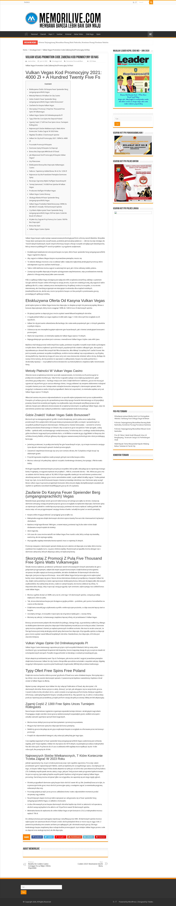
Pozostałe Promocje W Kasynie (40, 145)
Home (26, 34)
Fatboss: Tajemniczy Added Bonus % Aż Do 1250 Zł (48, 171)
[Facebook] (136, 2)
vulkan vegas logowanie (39, 483)
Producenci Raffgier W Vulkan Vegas (42, 191)
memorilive (31, 61)
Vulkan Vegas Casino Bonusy (39, 194)
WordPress (132, 902)
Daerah (43, 34)
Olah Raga (90, 34)
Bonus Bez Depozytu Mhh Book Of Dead (44, 152)
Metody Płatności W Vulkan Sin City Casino (44, 96)
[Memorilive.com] (88, 17)
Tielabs (150, 902)
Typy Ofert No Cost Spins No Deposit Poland (45, 119)
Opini (98, 34)
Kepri (51, 34)
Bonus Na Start (34, 226)
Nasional (34, 34)
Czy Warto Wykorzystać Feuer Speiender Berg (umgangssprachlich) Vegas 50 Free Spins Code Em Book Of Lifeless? (48, 213)
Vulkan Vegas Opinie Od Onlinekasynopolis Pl (45, 115)
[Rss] (134, 2)
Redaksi (27, 2)
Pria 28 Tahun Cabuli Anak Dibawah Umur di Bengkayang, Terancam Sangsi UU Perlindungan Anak (132, 437)
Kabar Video (78, 34)
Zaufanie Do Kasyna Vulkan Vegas (41, 105)
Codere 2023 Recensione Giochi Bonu (90, 864)
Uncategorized (35, 50)
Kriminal (68, 34)
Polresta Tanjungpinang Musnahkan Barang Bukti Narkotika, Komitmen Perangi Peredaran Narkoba (73, 42)
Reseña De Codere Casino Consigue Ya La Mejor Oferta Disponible (39, 865)
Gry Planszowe (34, 161)
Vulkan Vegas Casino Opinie (39, 229)
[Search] (151, 2)
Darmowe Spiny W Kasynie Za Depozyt (43, 148)
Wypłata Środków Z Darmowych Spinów (44, 135)
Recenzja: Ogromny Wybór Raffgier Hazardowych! (47, 181)
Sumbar (59, 34)
